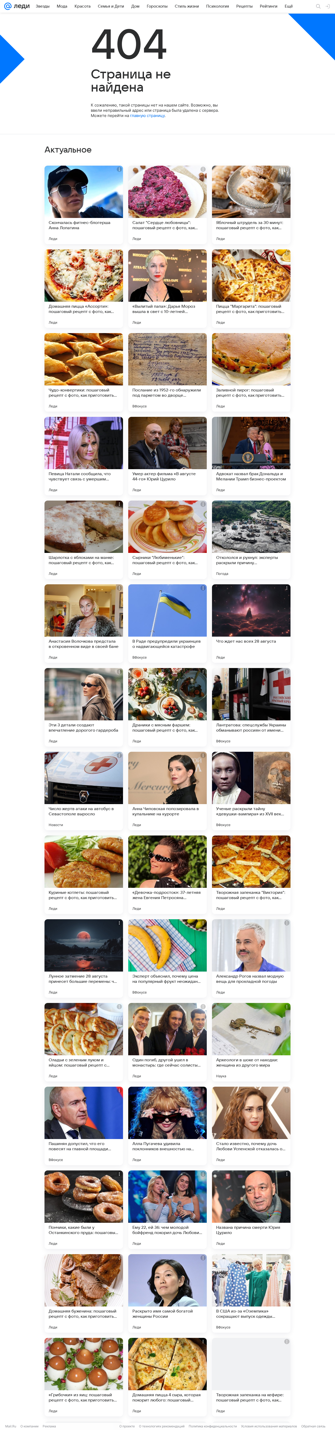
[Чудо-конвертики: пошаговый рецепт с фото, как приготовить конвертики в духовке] (83, 372)
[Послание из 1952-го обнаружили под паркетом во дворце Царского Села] (167, 372)
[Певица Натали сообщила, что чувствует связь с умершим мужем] (83, 456)
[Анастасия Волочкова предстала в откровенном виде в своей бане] (83, 623)
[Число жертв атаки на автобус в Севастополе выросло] (83, 791)
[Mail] (8, 6)
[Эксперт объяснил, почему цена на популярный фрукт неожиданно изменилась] (167, 958)
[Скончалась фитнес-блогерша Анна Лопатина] (83, 205)
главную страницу (147, 115)
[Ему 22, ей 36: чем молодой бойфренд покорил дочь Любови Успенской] (167, 1209)
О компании (29, 1426)
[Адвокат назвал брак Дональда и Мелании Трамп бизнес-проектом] (251, 456)
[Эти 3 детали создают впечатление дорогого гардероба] (83, 707)
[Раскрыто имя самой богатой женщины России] (167, 1293)
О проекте (127, 1426)
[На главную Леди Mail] (21, 6)
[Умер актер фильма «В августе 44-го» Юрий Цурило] (167, 456)
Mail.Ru (10, 1426)
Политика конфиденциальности (213, 1426)
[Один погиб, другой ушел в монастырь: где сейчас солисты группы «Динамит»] (167, 1042)
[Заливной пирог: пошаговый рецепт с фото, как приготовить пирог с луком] (251, 372)
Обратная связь (313, 1426)
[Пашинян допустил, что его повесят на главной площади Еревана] (83, 1126)
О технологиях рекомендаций (162, 1426)
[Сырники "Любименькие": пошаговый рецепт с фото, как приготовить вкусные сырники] (167, 540)
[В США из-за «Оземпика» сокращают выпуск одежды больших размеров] (251, 1293)
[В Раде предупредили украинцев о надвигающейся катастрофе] (167, 623)
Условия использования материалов (269, 1426)
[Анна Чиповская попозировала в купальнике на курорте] (167, 791)
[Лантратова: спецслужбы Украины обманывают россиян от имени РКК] (251, 707)
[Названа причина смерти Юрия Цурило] (251, 1209)
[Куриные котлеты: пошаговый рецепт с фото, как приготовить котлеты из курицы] (83, 874)
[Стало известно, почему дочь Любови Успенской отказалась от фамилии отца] (251, 1126)
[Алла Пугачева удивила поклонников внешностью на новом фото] (167, 1126)
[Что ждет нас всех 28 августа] (251, 623)
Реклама (49, 1426)
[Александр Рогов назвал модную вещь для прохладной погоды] (251, 958)
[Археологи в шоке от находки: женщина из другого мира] (251, 1042)
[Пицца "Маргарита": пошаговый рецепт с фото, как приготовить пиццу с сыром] (251, 288)
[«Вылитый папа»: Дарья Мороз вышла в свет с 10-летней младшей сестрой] (167, 288)
